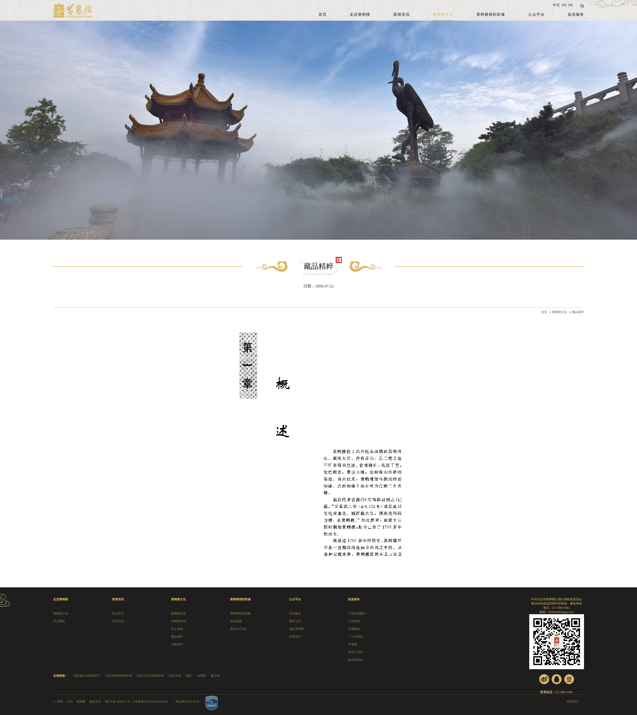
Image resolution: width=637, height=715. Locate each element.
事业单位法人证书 (187, 701)
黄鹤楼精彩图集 (240, 613)
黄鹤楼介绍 (60, 613)
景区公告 (295, 621)
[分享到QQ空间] (557, 679)
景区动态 (118, 621)
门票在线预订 (357, 613)
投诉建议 (295, 613)
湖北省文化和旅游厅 (86, 675)
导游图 (352, 644)
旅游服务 (576, 15)
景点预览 (59, 621)
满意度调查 (296, 629)
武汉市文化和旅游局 (150, 675)
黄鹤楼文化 (443, 15)
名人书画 (177, 629)
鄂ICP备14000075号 (118, 701)
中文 (556, 5)
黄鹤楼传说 (178, 613)
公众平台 (536, 15)
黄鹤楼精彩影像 (491, 15)
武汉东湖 (175, 675)
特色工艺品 (355, 652)
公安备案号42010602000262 (150, 701)
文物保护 (177, 644)
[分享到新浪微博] (544, 679)
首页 (322, 15)
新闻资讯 (401, 15)
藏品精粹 (578, 312)
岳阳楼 (201, 675)
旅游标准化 (355, 659)
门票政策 (354, 621)
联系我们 (295, 636)
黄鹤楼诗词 (178, 621)
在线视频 (236, 621)
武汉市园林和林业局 (118, 675)
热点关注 (118, 613)
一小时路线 (355, 636)
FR (570, 5)
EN (564, 5)
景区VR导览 (238, 629)
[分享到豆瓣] (569, 679)
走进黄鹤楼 (360, 15)
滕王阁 (215, 675)
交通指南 (354, 629)
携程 (189, 675)
